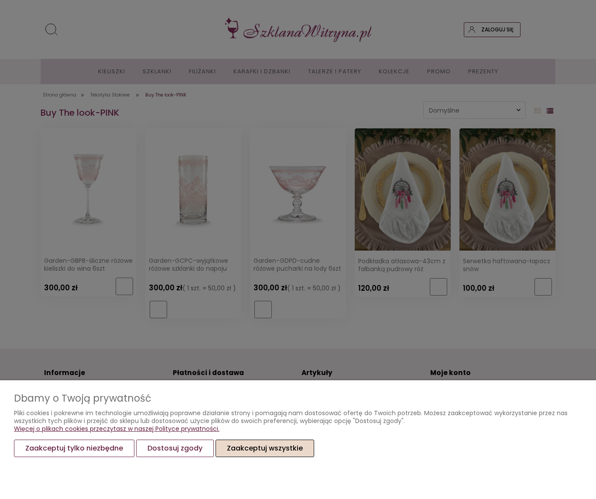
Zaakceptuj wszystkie (265, 448)
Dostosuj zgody (174, 448)
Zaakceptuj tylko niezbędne (74, 448)
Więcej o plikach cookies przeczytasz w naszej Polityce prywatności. (116, 428)
